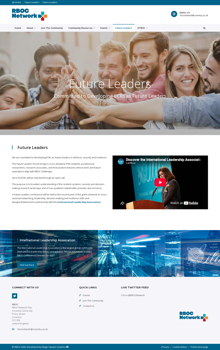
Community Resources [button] (80, 27)
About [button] (30, 27)
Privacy (165, 346)
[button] (204, 28)
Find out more (27, 264)
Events (86, 295)
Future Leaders (32, 2)
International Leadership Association (79, 202)
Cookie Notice (180, 346)
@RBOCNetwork (136, 295)
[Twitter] (14, 295)
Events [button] (104, 27)
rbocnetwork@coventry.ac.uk (194, 15)
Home (18, 2)
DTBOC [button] (142, 27)
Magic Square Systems (54, 346)
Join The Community (52, 27)
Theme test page (199, 346)
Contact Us (88, 305)
